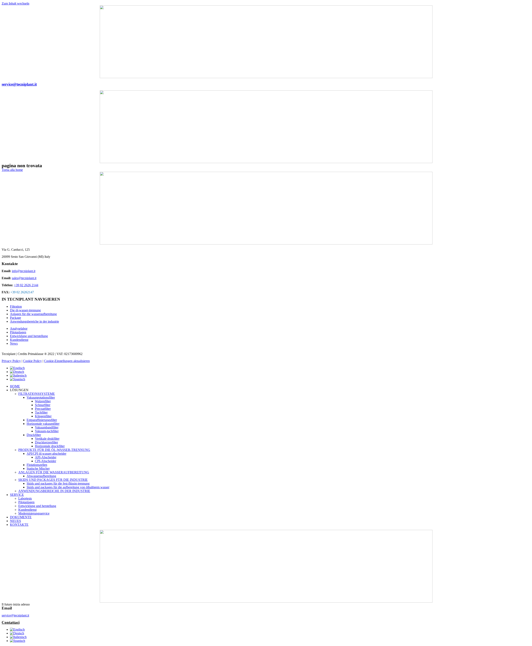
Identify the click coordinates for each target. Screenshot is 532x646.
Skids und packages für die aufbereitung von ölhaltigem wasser (68, 487)
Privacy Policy (11, 361)
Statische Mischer (38, 468)
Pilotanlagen (26, 502)
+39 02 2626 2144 (26, 285)
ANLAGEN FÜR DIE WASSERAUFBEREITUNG (53, 472)
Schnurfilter (42, 405)
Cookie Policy (32, 361)
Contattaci (11, 622)
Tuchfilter (41, 412)
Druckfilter (34, 435)
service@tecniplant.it (19, 84)
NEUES (15, 521)
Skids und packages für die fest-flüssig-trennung (58, 483)
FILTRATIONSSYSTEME (36, 393)
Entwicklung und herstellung (37, 506)
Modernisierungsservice (33, 513)
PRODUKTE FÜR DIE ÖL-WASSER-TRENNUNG (54, 450)
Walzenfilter (43, 401)
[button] (12, 170)
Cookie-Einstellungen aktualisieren (67, 361)
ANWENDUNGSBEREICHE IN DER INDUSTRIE (54, 491)
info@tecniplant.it (23, 271)
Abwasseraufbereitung (41, 476)
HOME (15, 386)
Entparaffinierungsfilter (42, 420)
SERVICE (17, 494)
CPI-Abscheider (45, 461)
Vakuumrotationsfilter (41, 397)
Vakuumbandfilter (46, 427)
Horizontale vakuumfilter (43, 423)
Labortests (25, 498)
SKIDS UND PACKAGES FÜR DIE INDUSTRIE (53, 479)
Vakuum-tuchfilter (47, 431)
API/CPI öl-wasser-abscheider (46, 453)
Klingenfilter (43, 416)
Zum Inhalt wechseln (15, 3)
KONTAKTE (19, 524)
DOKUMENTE (21, 517)
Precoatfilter (43, 408)
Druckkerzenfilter (46, 442)
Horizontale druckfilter (50, 446)
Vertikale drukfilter (47, 438)
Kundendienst (27, 509)
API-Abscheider (45, 457)
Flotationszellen (37, 465)
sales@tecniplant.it (24, 278)
